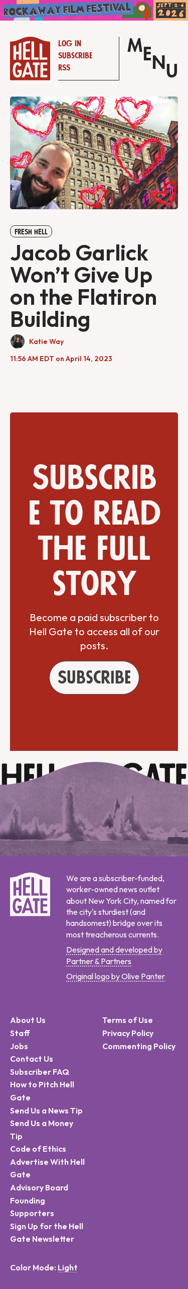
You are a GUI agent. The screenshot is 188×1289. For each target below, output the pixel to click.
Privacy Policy (127, 1033)
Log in (69, 44)
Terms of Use (127, 1020)
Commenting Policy (138, 1046)
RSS (64, 68)
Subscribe (75, 56)
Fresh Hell (31, 231)
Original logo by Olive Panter (115, 976)
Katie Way (46, 341)
